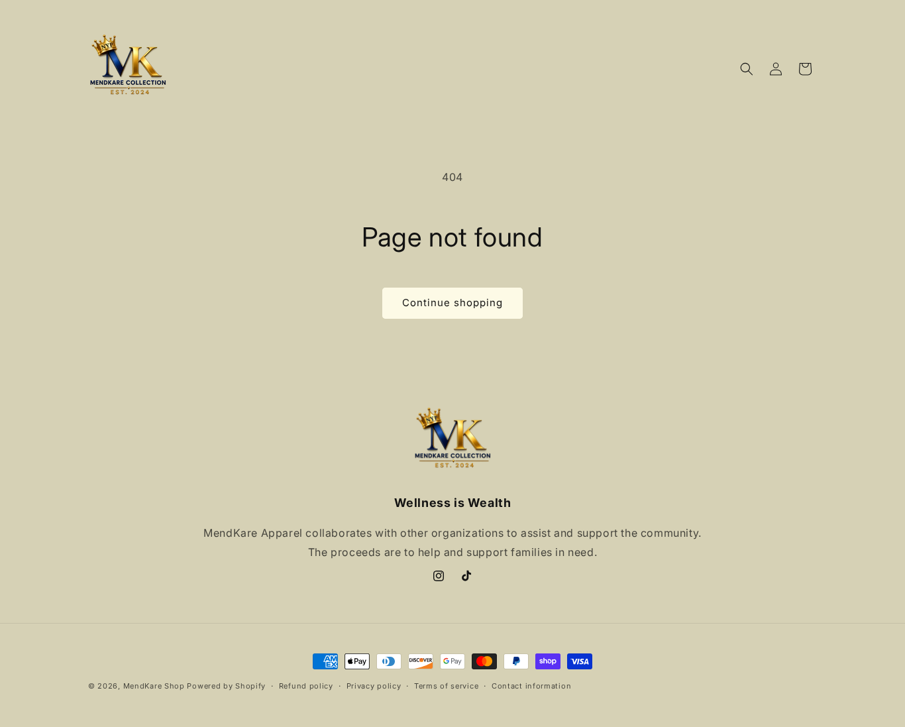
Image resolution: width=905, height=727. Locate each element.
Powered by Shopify (226, 686)
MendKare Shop (155, 686)
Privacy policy (373, 686)
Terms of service (446, 686)
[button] (746, 69)
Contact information (531, 686)
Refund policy (306, 686)
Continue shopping (452, 302)
